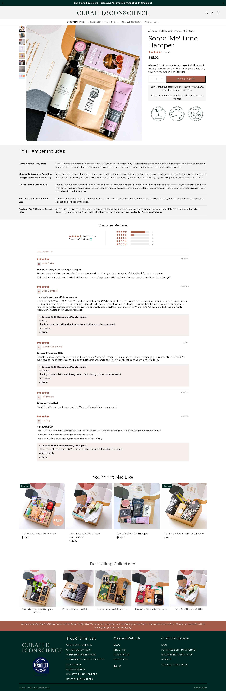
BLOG (117, 645)
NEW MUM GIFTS (75, 669)
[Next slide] (223, 3)
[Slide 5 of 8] (22, 56)
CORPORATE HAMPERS (79, 645)
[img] (43, 259)
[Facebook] (115, 666)
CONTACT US (121, 659)
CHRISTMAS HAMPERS (78, 650)
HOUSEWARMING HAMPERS (81, 674)
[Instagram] (120, 666)
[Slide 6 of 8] (22, 62)
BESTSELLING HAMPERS (79, 679)
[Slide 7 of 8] (22, 69)
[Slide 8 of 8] (22, 76)
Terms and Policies (200, 687)
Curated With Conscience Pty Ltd (37, 687)
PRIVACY (166, 659)
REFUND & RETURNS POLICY (176, 655)
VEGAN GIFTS (73, 664)
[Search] (207, 13)
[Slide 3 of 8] (22, 42)
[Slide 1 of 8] (22, 28)
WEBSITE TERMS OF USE (174, 664)
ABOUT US (119, 650)
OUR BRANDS (121, 655)
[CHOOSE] (108, 524)
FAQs (164, 645)
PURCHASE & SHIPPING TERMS (178, 650)
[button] (154, 52)
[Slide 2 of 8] (22, 35)
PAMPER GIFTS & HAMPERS (81, 655)
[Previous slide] (3, 3)
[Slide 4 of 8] (22, 49)
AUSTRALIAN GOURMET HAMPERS (85, 659)
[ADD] (155, 524)
